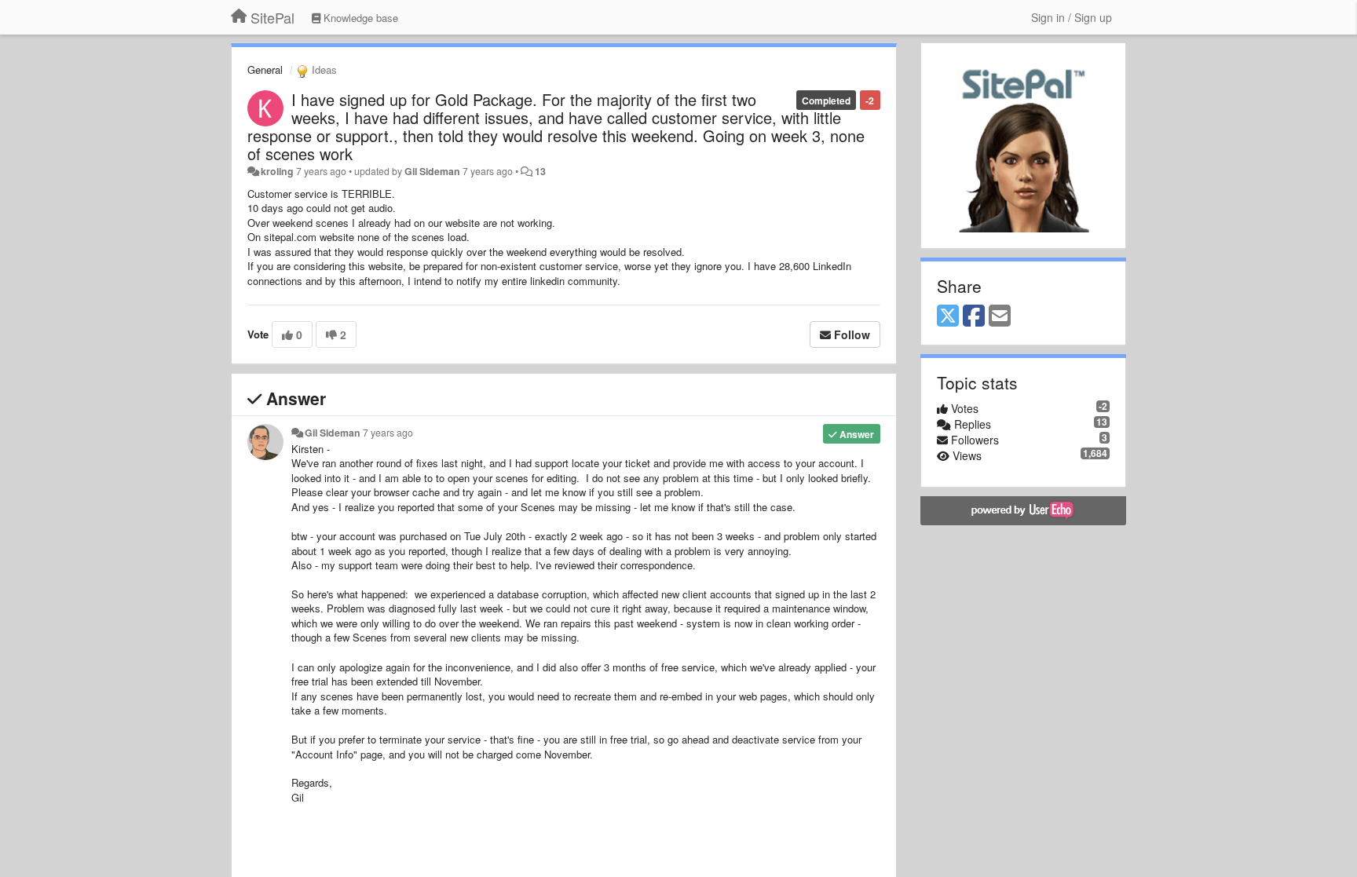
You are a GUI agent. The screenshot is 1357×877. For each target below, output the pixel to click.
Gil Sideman (432, 171)
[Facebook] (974, 316)
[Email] (1000, 316)
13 (540, 171)
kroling (277, 171)
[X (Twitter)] (948, 316)
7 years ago (388, 433)
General (265, 69)
